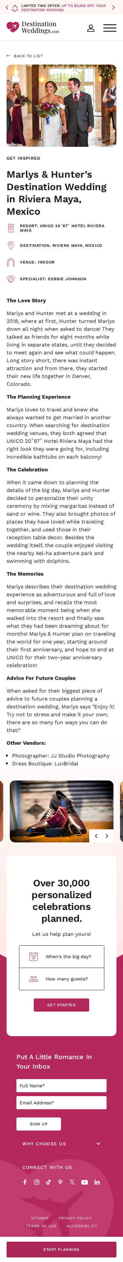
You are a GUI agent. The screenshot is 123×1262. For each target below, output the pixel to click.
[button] (8, 7)
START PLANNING (61, 1249)
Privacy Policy (75, 1218)
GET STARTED (61, 1005)
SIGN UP (39, 1124)
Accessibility (82, 1226)
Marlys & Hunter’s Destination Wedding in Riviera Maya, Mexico (56, 192)
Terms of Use (41, 1226)
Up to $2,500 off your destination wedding (63, 7)
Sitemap (40, 1218)
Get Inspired (23, 158)
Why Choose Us (44, 1143)
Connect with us (47, 1167)
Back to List (28, 56)
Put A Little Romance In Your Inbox (54, 1061)
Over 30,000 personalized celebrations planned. (61, 900)
